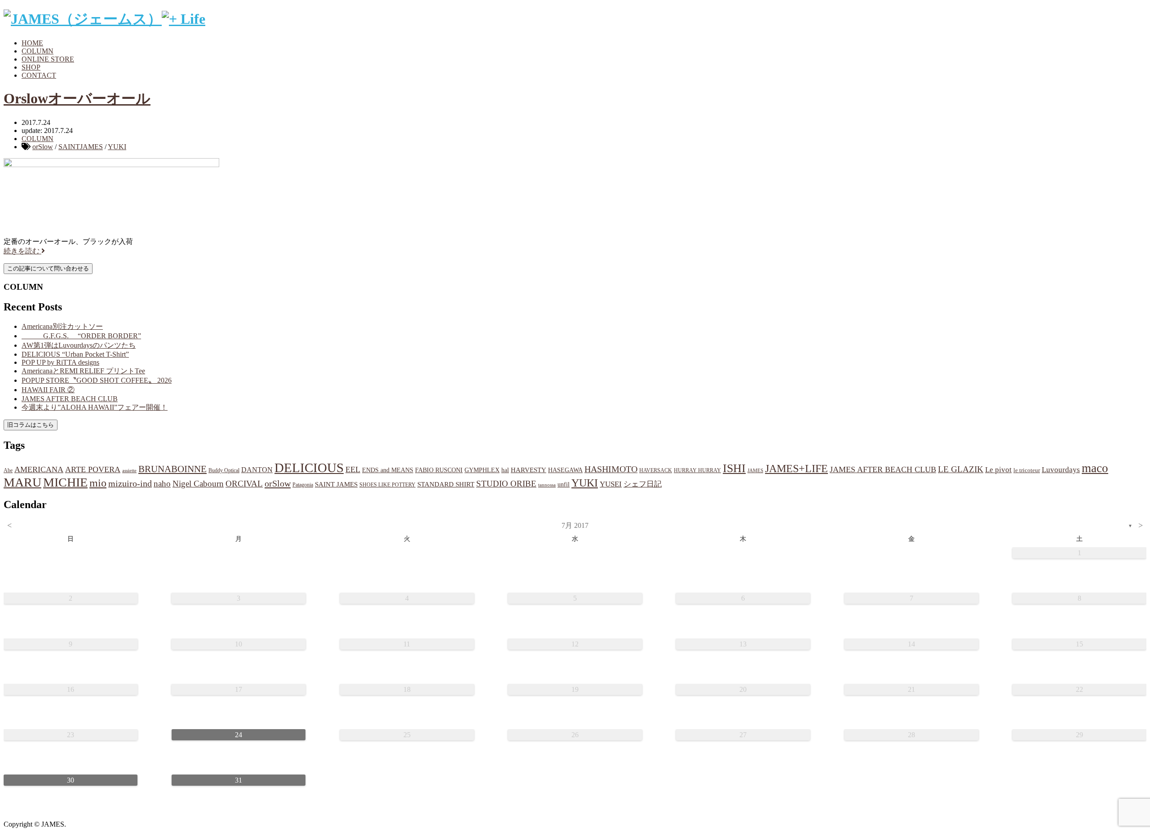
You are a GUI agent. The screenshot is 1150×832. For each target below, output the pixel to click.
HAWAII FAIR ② (48, 390)
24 (238, 735)
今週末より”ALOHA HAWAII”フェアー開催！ (95, 407)
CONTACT (39, 75)
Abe (8, 470)
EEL (352, 469)
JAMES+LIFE (796, 468)
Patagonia (302, 485)
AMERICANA (38, 469)
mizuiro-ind (130, 483)
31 (238, 780)
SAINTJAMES (80, 146)
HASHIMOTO (610, 469)
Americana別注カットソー (62, 326)
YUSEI (611, 484)
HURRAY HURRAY (697, 470)
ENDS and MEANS (387, 470)
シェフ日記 (643, 484)
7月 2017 (575, 525)
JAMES (755, 470)
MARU (22, 482)
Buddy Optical (223, 470)
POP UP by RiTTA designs (60, 362)
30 (70, 780)
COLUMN (37, 51)
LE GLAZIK (960, 469)
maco (1095, 468)
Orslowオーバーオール (77, 98)
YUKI (117, 146)
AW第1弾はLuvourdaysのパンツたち (79, 345)
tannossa (547, 484)
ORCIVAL (244, 483)
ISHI (734, 468)
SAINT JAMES (336, 484)
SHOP (31, 67)
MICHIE (65, 482)
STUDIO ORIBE (506, 483)
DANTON (257, 470)
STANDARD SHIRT (445, 484)
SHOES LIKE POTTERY (387, 485)
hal (505, 470)
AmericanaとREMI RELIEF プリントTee (83, 371)
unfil (563, 484)
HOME (32, 43)
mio (97, 483)
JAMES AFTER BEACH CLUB (70, 399)
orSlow (42, 146)
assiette (129, 470)
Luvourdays (1061, 469)
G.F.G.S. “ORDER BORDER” (81, 336)
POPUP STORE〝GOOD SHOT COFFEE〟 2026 (97, 380)
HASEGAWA (565, 470)
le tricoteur (1026, 470)
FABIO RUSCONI (439, 470)
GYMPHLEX (482, 470)
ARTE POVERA (92, 469)
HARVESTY (528, 470)
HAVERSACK (655, 470)
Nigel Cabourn (198, 483)
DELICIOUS (309, 467)
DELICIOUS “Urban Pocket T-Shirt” (75, 354)
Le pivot (998, 469)
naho (162, 483)
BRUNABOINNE (172, 469)
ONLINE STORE (48, 59)
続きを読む (22, 251)
